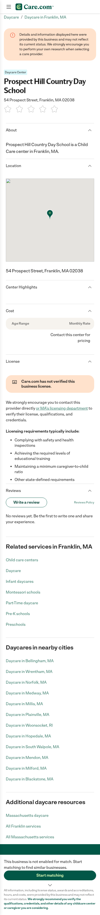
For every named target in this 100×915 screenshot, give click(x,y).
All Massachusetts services (30, 837)
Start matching (50, 875)
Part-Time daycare (22, 603)
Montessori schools (23, 592)
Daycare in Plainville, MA (27, 714)
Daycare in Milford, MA (26, 768)
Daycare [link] (11, 17)
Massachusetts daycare (27, 815)
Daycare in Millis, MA (24, 704)
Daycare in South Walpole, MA (32, 747)
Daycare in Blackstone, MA (29, 779)
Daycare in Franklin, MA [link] (45, 17)
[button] (50, 871)
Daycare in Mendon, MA (27, 757)
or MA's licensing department (62, 408)
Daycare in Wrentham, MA (29, 671)
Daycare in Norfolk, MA (26, 682)
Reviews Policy (84, 502)
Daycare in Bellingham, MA (30, 661)
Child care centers (22, 560)
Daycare (13, 570)
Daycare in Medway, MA (27, 693)
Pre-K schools (18, 613)
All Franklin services (23, 826)
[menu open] (9, 7)
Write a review (26, 502)
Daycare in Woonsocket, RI (29, 725)
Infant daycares (19, 581)
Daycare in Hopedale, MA (28, 736)
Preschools (15, 624)
